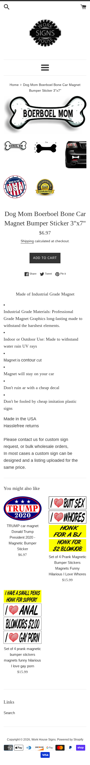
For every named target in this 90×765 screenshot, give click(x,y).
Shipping (27, 241)
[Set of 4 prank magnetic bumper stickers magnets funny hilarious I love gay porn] (23, 617)
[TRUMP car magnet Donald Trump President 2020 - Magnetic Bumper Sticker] (23, 508)
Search (9, 713)
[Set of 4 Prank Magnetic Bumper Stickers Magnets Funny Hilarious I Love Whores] (68, 524)
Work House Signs (43, 739)
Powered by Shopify (70, 739)
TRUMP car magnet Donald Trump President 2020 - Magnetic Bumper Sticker (22, 537)
